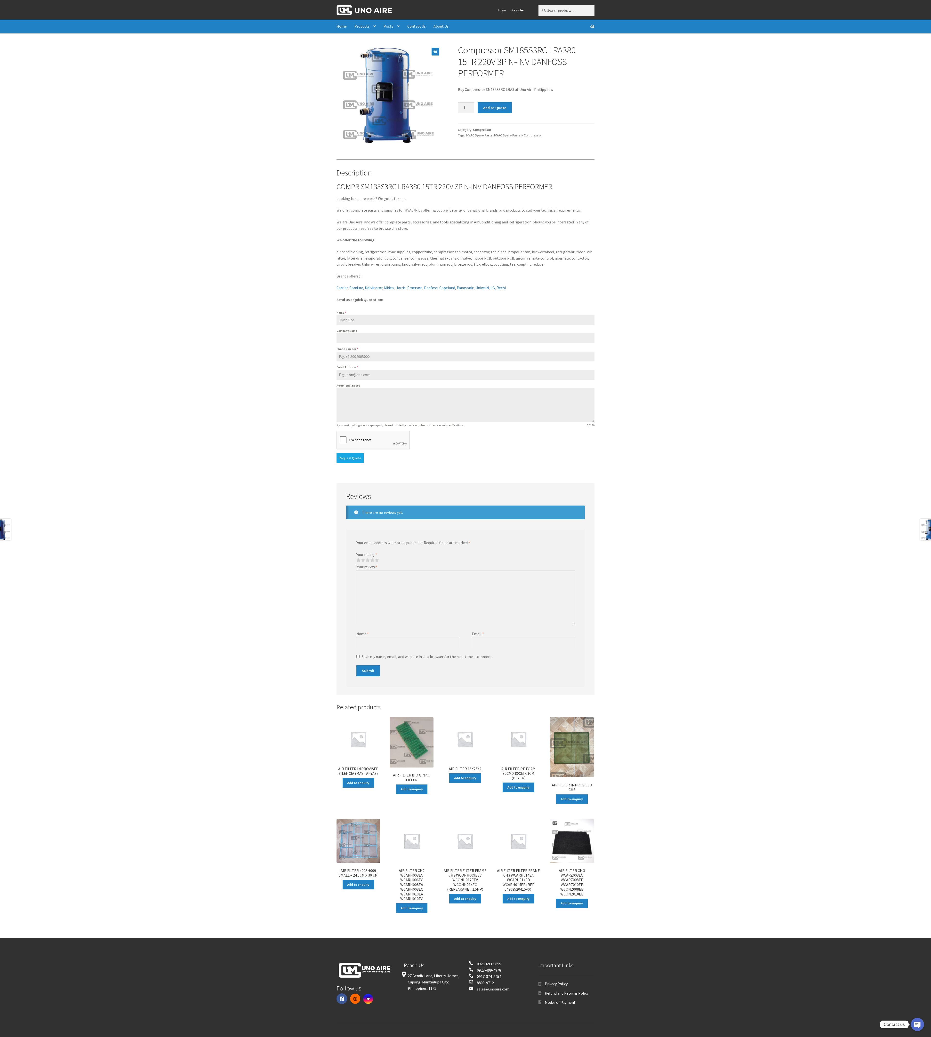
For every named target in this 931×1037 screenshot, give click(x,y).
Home (342, 26)
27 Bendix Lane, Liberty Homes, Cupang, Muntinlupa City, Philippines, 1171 (433, 982)
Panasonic (465, 287)
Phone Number (347, 349)
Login (502, 10)
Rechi (501, 287)
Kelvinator (373, 287)
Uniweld (482, 287)
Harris (400, 287)
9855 (497, 963)
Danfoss (431, 287)
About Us (441, 26)
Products (361, 26)
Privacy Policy (556, 983)
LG (492, 287)
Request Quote (350, 458)
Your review (366, 566)
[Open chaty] (917, 1024)
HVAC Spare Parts (479, 135)
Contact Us (416, 26)
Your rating (366, 554)
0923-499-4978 (489, 970)
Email (478, 633)
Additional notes (348, 385)
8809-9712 (485, 982)
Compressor (482, 129)
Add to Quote (494, 107)
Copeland (447, 287)
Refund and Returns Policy (566, 993)
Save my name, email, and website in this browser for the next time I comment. (427, 656)
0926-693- (485, 963)
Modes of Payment (560, 1002)
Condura (356, 287)
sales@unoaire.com (493, 989)
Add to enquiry (358, 783)
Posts (388, 26)
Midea (389, 287)
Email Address (347, 367)
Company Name (347, 330)
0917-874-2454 (489, 976)
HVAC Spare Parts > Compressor (518, 135)
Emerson (414, 287)
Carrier (342, 287)
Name (341, 312)
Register (518, 10)
